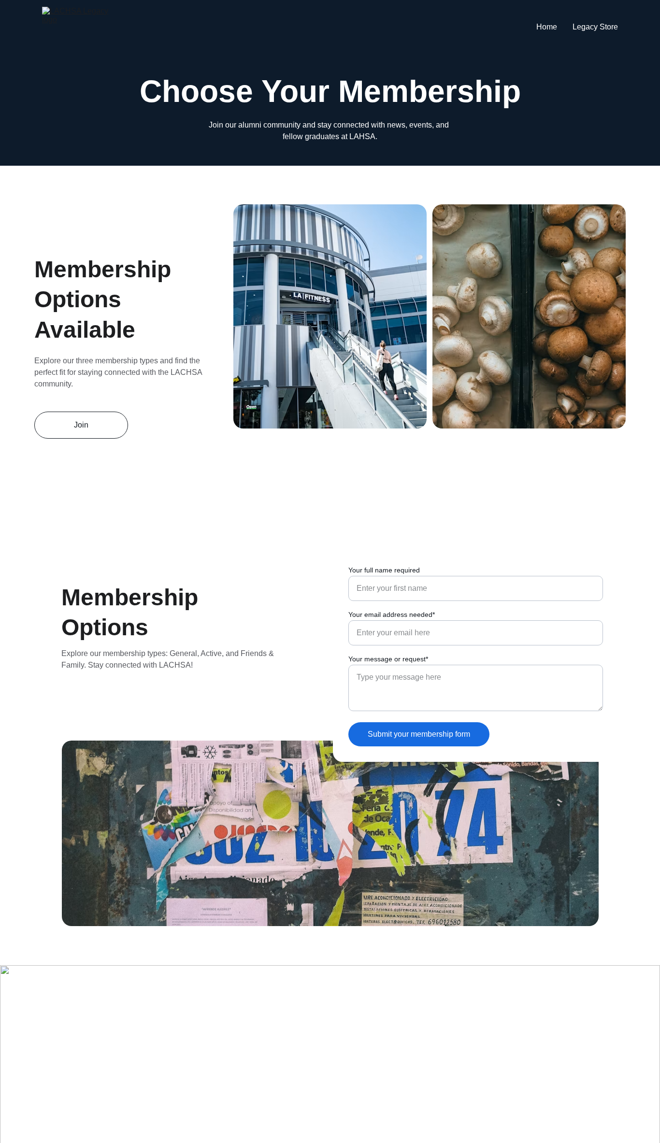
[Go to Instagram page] (239, 1003)
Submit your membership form (419, 734)
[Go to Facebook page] (202, 1003)
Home (546, 27)
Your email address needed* (391, 614)
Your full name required (384, 570)
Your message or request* (388, 659)
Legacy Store (595, 27)
